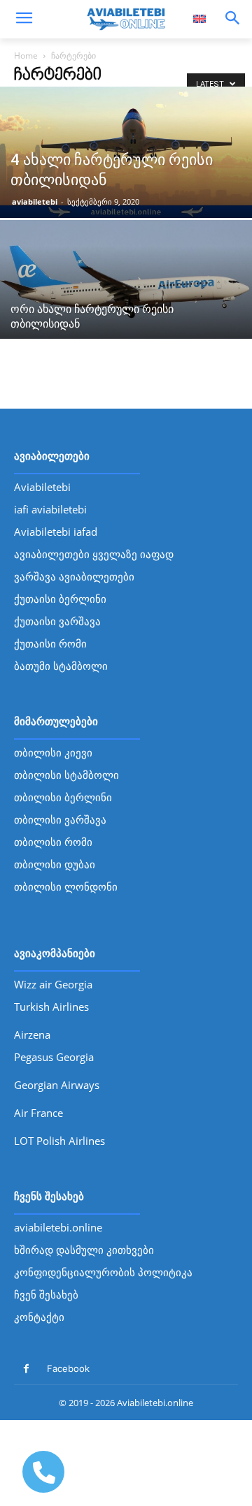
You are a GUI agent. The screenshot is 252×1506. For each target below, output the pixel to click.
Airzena (32, 1034)
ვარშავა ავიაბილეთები (74, 576)
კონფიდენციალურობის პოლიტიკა (103, 1272)
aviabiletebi (34, 201)
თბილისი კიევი (53, 752)
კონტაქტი (39, 1317)
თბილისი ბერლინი (63, 797)
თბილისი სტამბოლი (66, 775)
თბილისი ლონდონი (66, 886)
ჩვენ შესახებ (46, 1294)
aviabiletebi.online (58, 1227)
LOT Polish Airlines (59, 1141)
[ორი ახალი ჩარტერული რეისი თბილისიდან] (126, 285)
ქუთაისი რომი (50, 643)
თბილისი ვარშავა (60, 819)
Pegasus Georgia (54, 1057)
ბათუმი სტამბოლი (61, 666)
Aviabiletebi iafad (55, 532)
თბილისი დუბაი (54, 864)
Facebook (68, 1368)
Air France (38, 1113)
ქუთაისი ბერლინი (60, 599)
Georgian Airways (56, 1085)
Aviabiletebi (42, 487)
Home (26, 55)
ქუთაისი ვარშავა (57, 621)
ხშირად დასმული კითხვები (84, 1250)
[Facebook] (26, 1369)
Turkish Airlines (51, 1007)
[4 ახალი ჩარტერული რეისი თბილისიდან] (126, 152)
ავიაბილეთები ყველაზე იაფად (94, 554)
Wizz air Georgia (53, 984)
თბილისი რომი (53, 842)
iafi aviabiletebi (50, 509)
